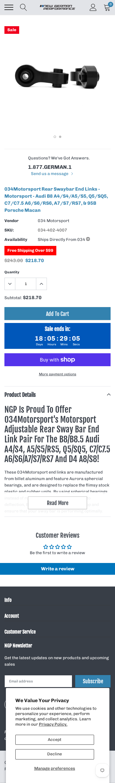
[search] (23, 7)
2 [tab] (60, 137)
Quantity (11, 272)
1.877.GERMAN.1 (50, 167)
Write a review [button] (57, 569)
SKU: (9, 230)
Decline (54, 754)
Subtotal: (13, 297)
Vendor (11, 220)
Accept (54, 739)
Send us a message (50, 173)
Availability (15, 239)
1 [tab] (55, 137)
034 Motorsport (53, 220)
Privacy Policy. (53, 724)
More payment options (57, 374)
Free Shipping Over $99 (30, 250)
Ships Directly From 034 (62, 239)
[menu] (8, 7)
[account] (93, 7)
